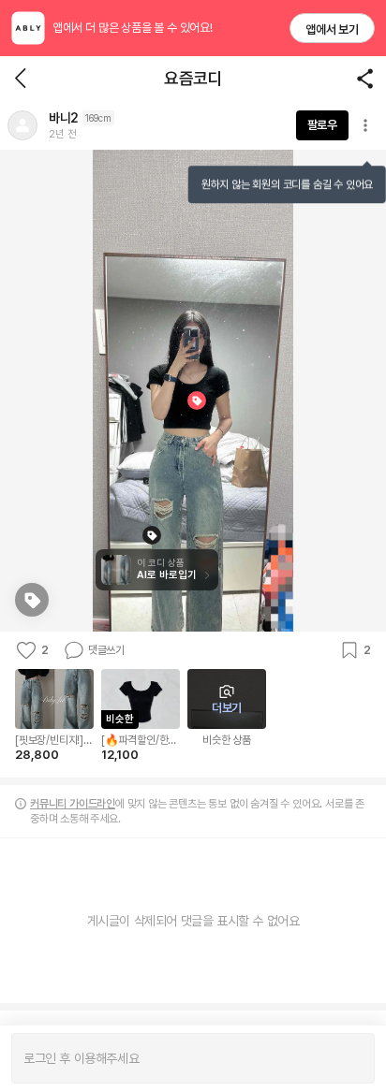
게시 (351, 1058)
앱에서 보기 (332, 29)
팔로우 (322, 125)
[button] (22, 125)
